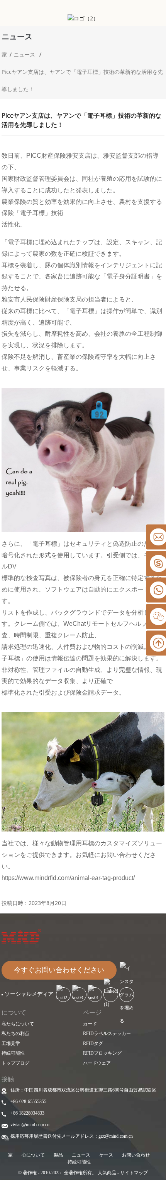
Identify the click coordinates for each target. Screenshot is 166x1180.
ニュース (24, 54)
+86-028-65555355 (28, 1101)
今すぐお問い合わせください (59, 970)
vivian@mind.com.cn (29, 1124)
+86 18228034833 (27, 1113)
